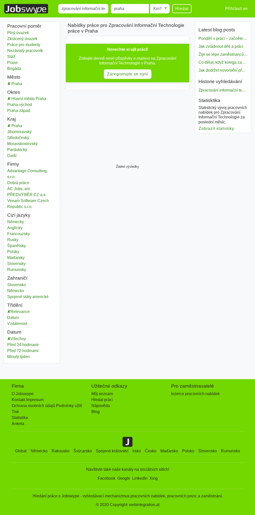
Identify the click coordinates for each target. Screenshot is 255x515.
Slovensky (16, 263)
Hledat (182, 8)
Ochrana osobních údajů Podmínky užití (47, 406)
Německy (15, 222)
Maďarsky (16, 258)
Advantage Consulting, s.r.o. (27, 174)
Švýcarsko (82, 451)
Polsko (188, 451)
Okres (13, 92)
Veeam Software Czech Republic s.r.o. (28, 204)
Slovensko (32, 285)
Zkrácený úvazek (22, 39)
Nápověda (100, 406)
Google (123, 478)
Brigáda (14, 68)
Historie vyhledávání (220, 81)
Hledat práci (102, 400)
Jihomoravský (32, 132)
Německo (32, 291)
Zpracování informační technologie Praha (223, 90)
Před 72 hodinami (23, 351)
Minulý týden (18, 357)
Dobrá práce (18, 183)
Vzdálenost (17, 323)
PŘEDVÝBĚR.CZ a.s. (26, 195)
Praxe (12, 62)
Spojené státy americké (32, 297)
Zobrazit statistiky (216, 128)
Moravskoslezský (32, 144)
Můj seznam (102, 394)
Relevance (20, 311)
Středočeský (32, 138)
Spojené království (112, 451)
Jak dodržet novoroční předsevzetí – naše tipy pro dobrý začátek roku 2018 (223, 70)
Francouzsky (18, 234)
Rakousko (60, 451)
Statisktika (209, 100)
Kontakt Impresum (28, 400)
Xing (153, 478)
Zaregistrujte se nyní (127, 74)
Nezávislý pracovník (25, 51)
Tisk (15, 412)
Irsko (136, 451)
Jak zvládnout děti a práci (220, 46)
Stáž (11, 56)
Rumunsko (230, 451)
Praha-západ (32, 110)
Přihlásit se (236, 8)
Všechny (18, 339)
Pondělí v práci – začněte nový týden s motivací (223, 38)
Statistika (20, 417)
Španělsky (16, 246)
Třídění (14, 305)
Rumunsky (16, 269)
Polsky (13, 252)
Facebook (106, 478)
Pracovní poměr (24, 26)
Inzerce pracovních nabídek (195, 394)
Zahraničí (17, 278)
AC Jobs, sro (18, 189)
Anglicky (14, 228)
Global (21, 451)
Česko (150, 451)
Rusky (12, 240)
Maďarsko (169, 451)
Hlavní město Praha (33, 99)
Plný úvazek (18, 33)
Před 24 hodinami (23, 345)
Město (13, 77)
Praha (33, 84)
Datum (13, 317)
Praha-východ (32, 105)
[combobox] (83, 8)
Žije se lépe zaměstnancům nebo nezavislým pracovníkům (223, 54)
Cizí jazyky (18, 215)
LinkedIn (139, 478)
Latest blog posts (216, 29)
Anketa (18, 423)
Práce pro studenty (23, 45)
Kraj (11, 119)
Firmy (13, 164)
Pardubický (32, 150)
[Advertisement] (127, 126)
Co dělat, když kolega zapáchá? (223, 62)
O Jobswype (23, 394)
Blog (95, 412)
